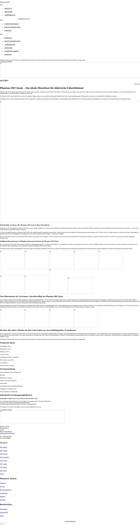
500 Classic (3, 454)
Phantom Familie (11, 24)
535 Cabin (3, 464)
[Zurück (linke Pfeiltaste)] (0, 524)
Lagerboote (9, 15)
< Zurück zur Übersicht (6, 61)
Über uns (3, 483)
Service (2, 486)
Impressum (3, 509)
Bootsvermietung (12, 27)
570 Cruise (3, 460)
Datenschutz (4, 512)
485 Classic (3, 450)
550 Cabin (3, 467)
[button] (23, 5)
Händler (2, 496)
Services (8, 12)
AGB (1, 516)
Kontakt (8, 30)
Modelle (8, 8)
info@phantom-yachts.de (7, 433)
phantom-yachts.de (5, 2)
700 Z (2, 474)
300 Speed (3, 447)
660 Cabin (3, 470)
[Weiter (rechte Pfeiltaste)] (2, 524)
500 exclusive (4, 457)
